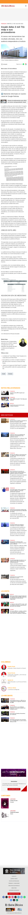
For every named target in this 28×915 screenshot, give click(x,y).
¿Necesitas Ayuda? (14, 893)
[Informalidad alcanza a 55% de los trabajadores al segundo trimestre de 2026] (5, 700)
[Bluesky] (21, 897)
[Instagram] (12, 897)
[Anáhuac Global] (4, 688)
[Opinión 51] (4, 681)
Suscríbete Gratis (14, 789)
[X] (6, 897)
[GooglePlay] (17, 900)
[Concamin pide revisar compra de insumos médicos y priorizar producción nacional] (5, 496)
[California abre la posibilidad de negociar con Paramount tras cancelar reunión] (5, 441)
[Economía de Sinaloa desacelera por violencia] (5, 713)
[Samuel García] (4, 674)
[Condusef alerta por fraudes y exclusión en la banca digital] (5, 530)
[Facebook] (3, 897)
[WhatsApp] (24, 897)
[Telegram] (18, 897)
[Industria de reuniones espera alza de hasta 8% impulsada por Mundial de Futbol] (5, 514)
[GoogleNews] (11, 900)
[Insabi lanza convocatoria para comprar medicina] (5, 405)
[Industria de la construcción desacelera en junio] (5, 581)
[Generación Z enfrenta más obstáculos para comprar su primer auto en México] (5, 548)
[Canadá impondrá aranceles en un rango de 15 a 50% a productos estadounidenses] (5, 565)
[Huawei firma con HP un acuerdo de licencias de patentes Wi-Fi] (5, 425)
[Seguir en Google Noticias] (26, 64)
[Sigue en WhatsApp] (23, 64)
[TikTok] (15, 897)
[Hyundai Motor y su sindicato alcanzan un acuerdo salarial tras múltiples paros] (5, 707)
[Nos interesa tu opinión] (14, 871)
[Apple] (14, 900)
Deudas (10, 373)
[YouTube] (9, 897)
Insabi (3, 373)
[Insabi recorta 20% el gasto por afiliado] (5, 393)
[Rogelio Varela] (4, 667)
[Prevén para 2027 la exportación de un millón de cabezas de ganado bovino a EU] (5, 459)
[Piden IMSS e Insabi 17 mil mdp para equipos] (5, 399)
